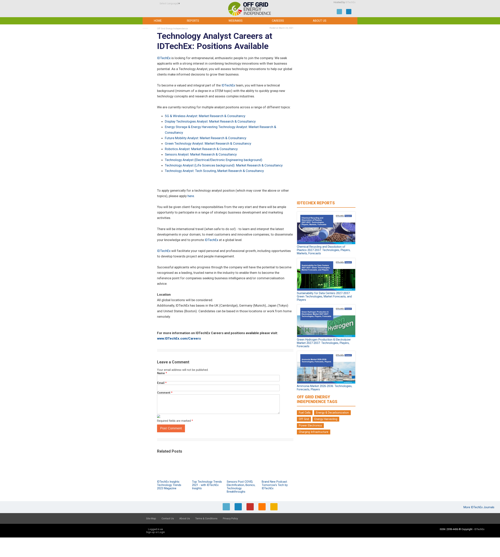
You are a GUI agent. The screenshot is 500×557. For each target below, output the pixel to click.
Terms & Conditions (206, 518)
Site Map (151, 518)
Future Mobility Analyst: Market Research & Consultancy (205, 138)
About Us (319, 20)
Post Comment (171, 428)
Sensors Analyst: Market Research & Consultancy (201, 154)
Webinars (236, 20)
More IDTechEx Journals (479, 507)
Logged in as (155, 529)
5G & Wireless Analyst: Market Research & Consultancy (205, 116)
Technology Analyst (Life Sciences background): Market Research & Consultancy (224, 165)
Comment (164, 392)
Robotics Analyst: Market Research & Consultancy (201, 149)
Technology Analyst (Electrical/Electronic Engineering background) (213, 160)
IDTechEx (350, 2)
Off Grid (304, 419)
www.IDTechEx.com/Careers (179, 338)
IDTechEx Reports (316, 203)
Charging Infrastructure (313, 432)
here (191, 196)
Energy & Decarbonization (332, 412)
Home (158, 20)
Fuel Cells (305, 412)
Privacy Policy (230, 518)
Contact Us (168, 518)
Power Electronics (310, 425)
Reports (193, 20)
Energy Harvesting (325, 419)
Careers (278, 20)
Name (162, 373)
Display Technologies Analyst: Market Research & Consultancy (210, 121)
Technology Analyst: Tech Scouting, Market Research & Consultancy (214, 171)
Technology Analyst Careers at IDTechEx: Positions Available (214, 41)
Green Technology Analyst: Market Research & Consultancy (208, 143)
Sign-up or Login (155, 532)
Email (162, 383)
